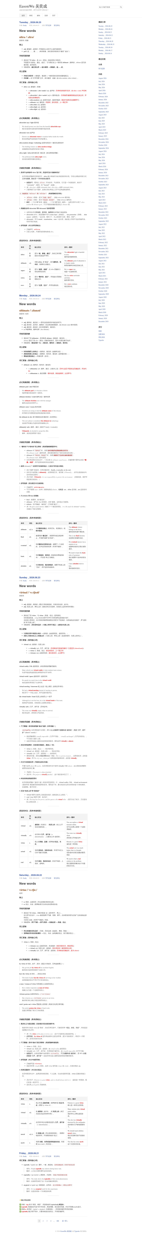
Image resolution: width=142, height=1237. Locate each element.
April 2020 (102, 309)
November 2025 (104, 106)
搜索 (121, 7)
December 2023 (103, 175)
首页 (23, 15)
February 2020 (103, 315)
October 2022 (103, 218)
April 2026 (102, 90)
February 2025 (103, 133)
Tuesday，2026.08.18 (105, 47)
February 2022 (103, 242)
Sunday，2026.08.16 (105, 53)
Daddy (25, 25)
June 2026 (102, 84)
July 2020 (102, 300)
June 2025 (102, 121)
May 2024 (102, 160)
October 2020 (103, 291)
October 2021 (103, 254)
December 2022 (103, 212)
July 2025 (102, 118)
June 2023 (102, 194)
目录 (46, 15)
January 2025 (103, 136)
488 (58, 1221)
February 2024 (103, 169)
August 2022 (102, 224)
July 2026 (102, 81)
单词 (30, 15)
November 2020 (104, 288)
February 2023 (103, 206)
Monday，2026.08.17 (105, 50)
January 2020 (103, 318)
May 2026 (102, 87)
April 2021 (102, 273)
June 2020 (102, 303)
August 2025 (102, 115)
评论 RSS (102, 337)
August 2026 (102, 78)
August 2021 (102, 261)
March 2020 (102, 312)
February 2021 (103, 279)
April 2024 (102, 163)
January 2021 (103, 282)
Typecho (101, 340)
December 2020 (103, 285)
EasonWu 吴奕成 (33, 6)
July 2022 (102, 227)
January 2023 (103, 209)
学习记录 (48, 25)
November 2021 (104, 251)
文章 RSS (102, 334)
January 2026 (103, 99)
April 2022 (102, 236)
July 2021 (102, 264)
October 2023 (103, 182)
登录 (100, 331)
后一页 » (65, 1221)
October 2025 (103, 109)
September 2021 (104, 258)
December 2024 (103, 139)
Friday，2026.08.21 (29, 1153)
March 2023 (102, 203)
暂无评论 (57, 25)
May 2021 (102, 270)
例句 (38, 15)
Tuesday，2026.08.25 (30, 22)
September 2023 (104, 185)
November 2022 (104, 215)
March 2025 (102, 130)
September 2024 (104, 148)
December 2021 (103, 248)
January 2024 (103, 172)
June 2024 (102, 157)
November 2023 (104, 178)
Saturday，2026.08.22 (30, 875)
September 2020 (104, 294)
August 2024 (102, 151)
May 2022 (102, 233)
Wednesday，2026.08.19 (106, 44)
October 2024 (103, 145)
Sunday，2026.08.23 (29, 577)
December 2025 (103, 103)
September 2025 (104, 112)
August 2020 (102, 297)
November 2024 (104, 142)
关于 (53, 15)
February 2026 (103, 96)
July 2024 (102, 154)
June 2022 (102, 230)
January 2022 (103, 245)
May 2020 (102, 306)
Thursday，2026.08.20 (106, 41)
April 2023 (102, 200)
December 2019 (103, 321)
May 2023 (102, 197)
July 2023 (102, 191)
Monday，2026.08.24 (30, 295)
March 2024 (102, 166)
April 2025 (102, 127)
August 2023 (102, 188)
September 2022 (104, 221)
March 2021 (102, 276)
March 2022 (102, 239)
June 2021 (102, 267)
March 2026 (102, 93)
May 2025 (102, 124)
